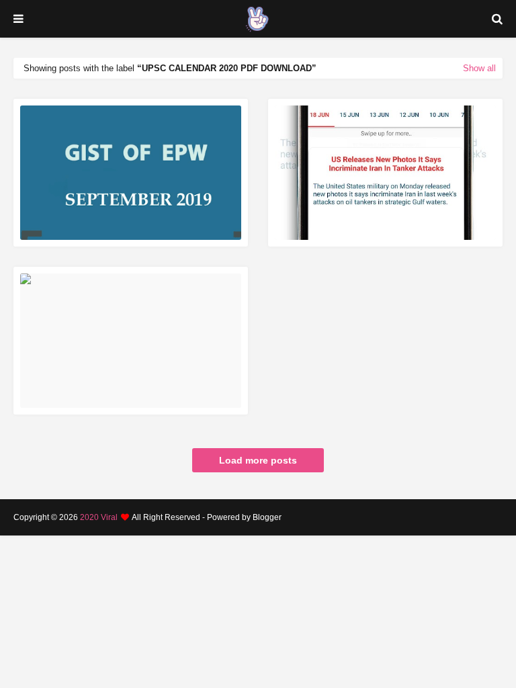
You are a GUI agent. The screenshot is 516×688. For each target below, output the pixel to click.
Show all (479, 68)
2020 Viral (99, 517)
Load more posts (258, 460)
